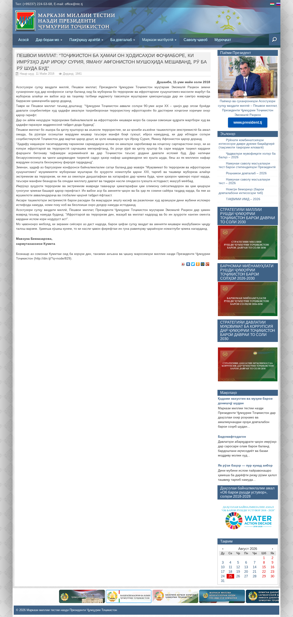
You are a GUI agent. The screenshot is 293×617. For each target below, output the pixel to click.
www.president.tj (247, 122)
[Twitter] (193, 264)
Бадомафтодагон (232, 436)
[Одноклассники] (197, 264)
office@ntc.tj (74, 4)
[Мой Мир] (202, 264)
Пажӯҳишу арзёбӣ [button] (85, 39)
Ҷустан (256, 39)
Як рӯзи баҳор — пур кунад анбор (245, 465)
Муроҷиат (222, 39)
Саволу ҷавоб (195, 39)
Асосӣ (23, 39)
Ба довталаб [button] (121, 39)
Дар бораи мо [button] (48, 39)
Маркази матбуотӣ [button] (158, 39)
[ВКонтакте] (188, 264)
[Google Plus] (207, 264)
